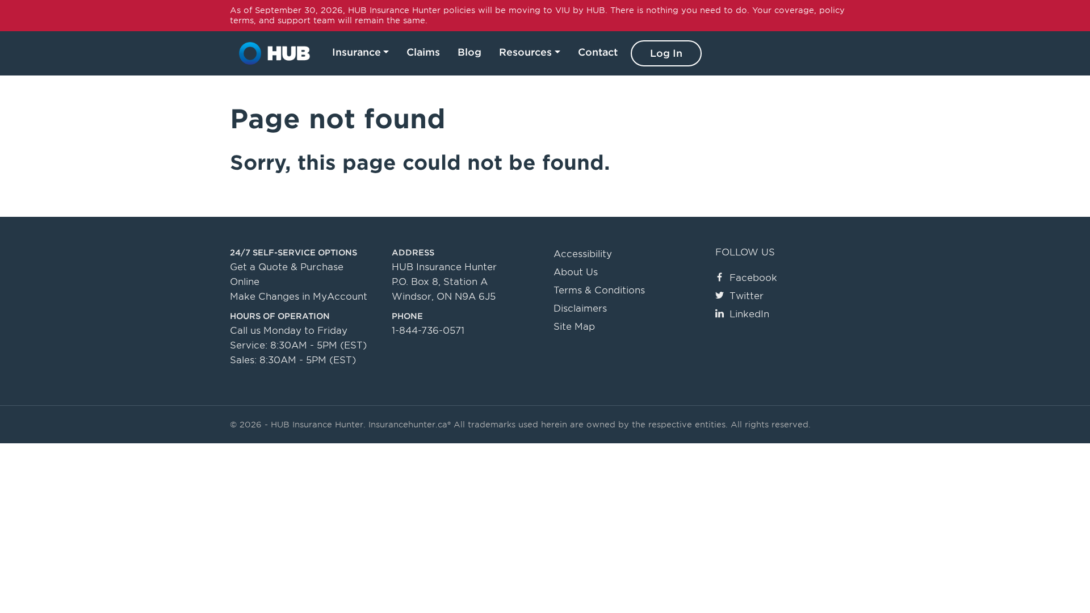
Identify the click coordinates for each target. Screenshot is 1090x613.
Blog (469, 52)
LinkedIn (749, 314)
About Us (576, 272)
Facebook (753, 277)
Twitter (747, 296)
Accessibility (583, 254)
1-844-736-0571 (428, 330)
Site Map (574, 326)
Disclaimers (580, 308)
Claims (423, 52)
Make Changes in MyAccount (298, 296)
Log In (666, 53)
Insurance (356, 52)
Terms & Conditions (599, 290)
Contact (598, 52)
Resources (525, 52)
